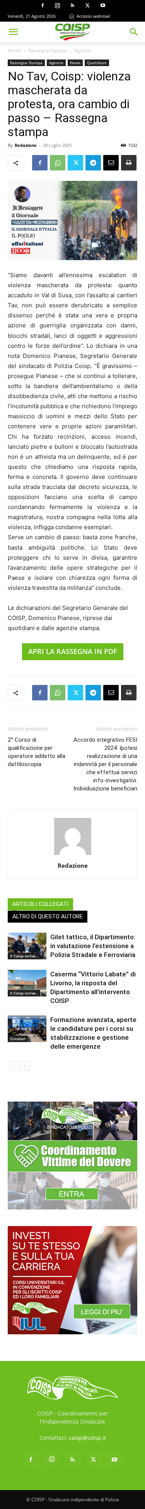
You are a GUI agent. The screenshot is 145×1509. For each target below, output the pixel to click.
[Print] (128, 162)
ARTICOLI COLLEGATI (40, 904)
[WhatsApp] (57, 162)
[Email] (111, 162)
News (75, 62)
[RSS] (72, 5)
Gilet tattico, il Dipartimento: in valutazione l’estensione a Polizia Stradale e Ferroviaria (92, 946)
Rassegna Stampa (47, 50)
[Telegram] (93, 162)
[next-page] (25, 1066)
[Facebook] (42, 5)
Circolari (18, 1038)
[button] (13, 32)
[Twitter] (88, 5)
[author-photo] (72, 855)
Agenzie (83, 50)
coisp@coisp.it (87, 1437)
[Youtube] (103, 5)
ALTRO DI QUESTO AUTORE (47, 916)
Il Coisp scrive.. (24, 956)
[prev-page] (12, 1066)
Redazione (26, 145)
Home (14, 50)
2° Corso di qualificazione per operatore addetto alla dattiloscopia (36, 752)
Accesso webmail (92, 16)
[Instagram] (57, 5)
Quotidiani (97, 62)
